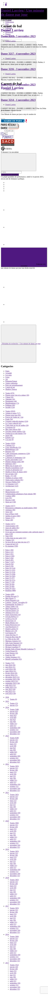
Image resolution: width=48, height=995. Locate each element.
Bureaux (10, 451)
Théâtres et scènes (13, 478)
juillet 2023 (11, 687)
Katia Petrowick (12, 625)
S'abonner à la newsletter (10, 174)
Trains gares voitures (14, 480)
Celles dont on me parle (15, 538)
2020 (7, 821)
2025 (7, 701)
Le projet (8, 183)
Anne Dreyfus (11, 635)
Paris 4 (9, 556)
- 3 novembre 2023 (18, 69)
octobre (14, 730)
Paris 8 (9, 564)
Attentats (10, 399)
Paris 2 (9, 552)
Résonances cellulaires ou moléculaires (21, 508)
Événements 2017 (11, 185)
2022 (7, 764)
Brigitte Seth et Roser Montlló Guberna (20, 649)
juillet (13, 724)
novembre (15, 732)
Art (6, 379)
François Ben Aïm (13, 637)
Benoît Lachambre (13, 659)
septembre (15, 728)
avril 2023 (10, 693)
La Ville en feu (12, 639)
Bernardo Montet (13, 645)
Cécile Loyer (11, 619)
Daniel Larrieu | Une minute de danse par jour (22, 12)
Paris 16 (10, 580)
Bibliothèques (11, 449)
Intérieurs (10, 464)
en (6, 3)
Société (10, 407)
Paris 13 (10, 574)
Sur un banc (11, 474)
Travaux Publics (12, 482)
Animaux (10, 510)
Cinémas (10, 445)
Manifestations (12, 403)
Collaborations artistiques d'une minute (20, 494)
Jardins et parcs (12, 516)
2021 (7, 792)
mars (13, 715)
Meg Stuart (10, 598)
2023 (7, 736)
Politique (10, 405)
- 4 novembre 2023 (18, 53)
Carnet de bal (10, 387)
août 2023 (10, 685)
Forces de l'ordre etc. (14, 417)
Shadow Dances (11, 389)
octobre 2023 (11, 681)
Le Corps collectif (13, 423)
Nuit (9, 536)
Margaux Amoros (13, 641)
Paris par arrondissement (14, 385)
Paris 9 (9, 566)
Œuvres (10, 500)
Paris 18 (9, 584)
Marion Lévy (11, 631)
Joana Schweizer (13, 615)
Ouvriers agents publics (15, 431)
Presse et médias (11, 187)
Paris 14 (10, 576)
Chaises (9, 540)
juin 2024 (10, 665)
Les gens (8, 375)
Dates (7, 371)
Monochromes (12, 492)
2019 (7, 849)
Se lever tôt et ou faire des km (17, 542)
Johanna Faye (11, 613)
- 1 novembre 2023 (18, 99)
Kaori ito (10, 655)
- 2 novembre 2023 (18, 84)
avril (13, 717)
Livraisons (10, 427)
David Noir (10, 621)
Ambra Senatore (12, 657)
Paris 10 (10, 568)
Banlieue (10, 590)
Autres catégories (11, 383)
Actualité (8, 373)
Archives (8, 189)
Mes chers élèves (13, 429)
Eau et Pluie (11, 514)
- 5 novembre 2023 (18, 36)
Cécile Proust (11, 651)
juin (13, 722)
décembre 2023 (12, 677)
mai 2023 (10, 691)
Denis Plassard (12, 600)
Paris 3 (9, 554)
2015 (7, 963)
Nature (9, 518)
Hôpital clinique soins (14, 462)
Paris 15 (9, 578)
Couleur (10, 496)
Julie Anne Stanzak (13, 643)
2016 (7, 934)
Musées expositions (14, 468)
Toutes (9, 393)
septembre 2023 (12, 683)
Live (8, 498)
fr (5, 5)
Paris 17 (9, 582)
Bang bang (11, 530)
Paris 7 (9, 562)
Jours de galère (12, 528)
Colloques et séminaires (15, 458)
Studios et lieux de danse (16, 472)
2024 (7, 707)
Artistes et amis (12, 413)
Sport (9, 435)
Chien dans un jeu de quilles (17, 425)
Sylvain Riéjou (11, 617)
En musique (11, 546)
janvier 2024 (11, 675)
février (14, 713)
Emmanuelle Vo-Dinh (14, 604)
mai (13, 720)
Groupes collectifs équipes (16, 421)
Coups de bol (11, 544)
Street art (10, 502)
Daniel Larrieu (10, 41)
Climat (9, 397)
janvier (14, 705)
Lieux (7, 377)
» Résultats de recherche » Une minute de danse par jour (21, 344)
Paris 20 (10, 588)
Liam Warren (11, 653)
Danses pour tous (13, 415)
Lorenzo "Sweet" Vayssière (16, 602)
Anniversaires (11, 526)
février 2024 (11, 673)
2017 (7, 906)
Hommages (11, 401)
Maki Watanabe (12, 608)
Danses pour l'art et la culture (17, 395)
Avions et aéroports (13, 470)
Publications (9, 22)
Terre (8, 512)
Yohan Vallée (11, 606)
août (13, 726)
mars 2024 (10, 671)
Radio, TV (10, 476)
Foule (9, 419)
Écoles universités (13, 460)
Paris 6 (9, 560)
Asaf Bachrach (11, 627)
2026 (7, 697)
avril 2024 (10, 669)
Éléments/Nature (11, 381)
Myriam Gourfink (12, 647)
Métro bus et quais (13, 466)
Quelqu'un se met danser (15, 433)
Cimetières (10, 456)
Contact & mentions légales (15, 191)
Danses (7, 34)
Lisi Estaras (10, 633)
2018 (7, 878)
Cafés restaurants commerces (17, 453)
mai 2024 (10, 667)
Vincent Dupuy (12, 610)
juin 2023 (10, 689)
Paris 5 (9, 558)
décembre (15, 734)
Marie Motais (11, 623)
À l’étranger (11, 484)
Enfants (9, 437)
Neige (9, 520)
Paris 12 (10, 572)
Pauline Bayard (12, 596)
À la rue (9, 440)
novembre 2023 (12, 679)
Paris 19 (9, 586)
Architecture (11, 486)
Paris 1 (9, 550)
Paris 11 (10, 570)
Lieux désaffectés (13, 447)
